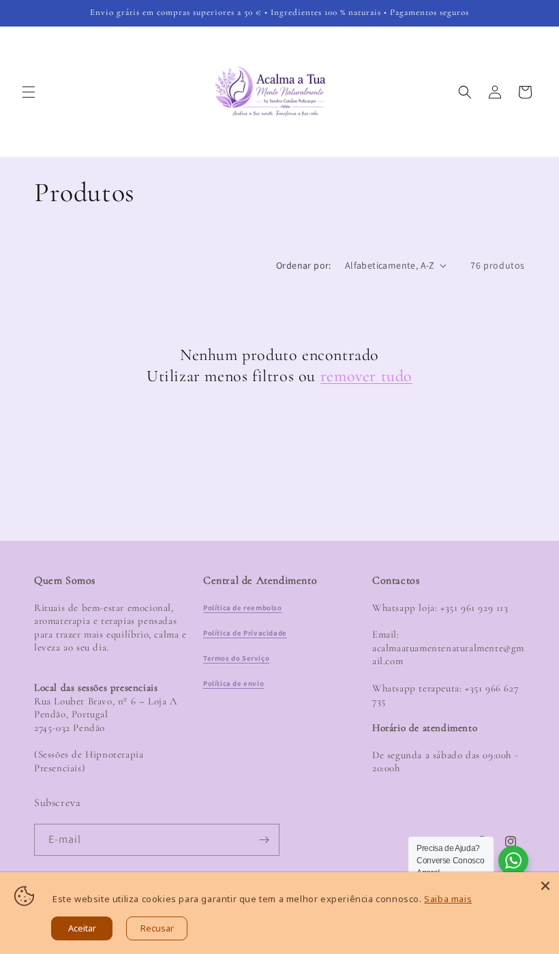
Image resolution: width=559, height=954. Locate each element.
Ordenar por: (303, 265)
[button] (29, 92)
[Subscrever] (264, 840)
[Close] (545, 886)
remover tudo (366, 376)
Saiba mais (448, 899)
